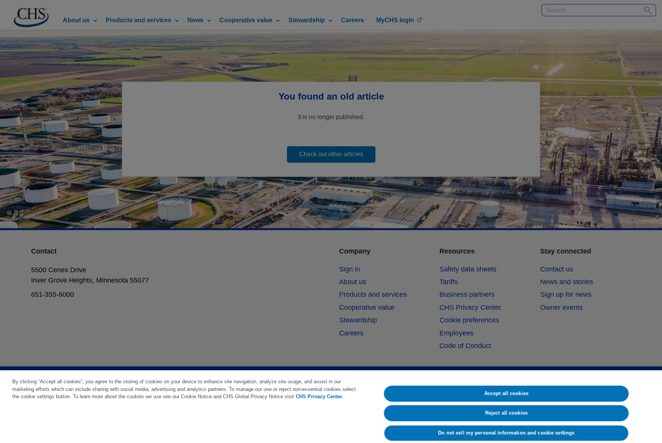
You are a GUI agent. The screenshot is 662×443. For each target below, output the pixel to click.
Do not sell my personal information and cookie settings (506, 433)
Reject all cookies (506, 413)
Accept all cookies (506, 393)
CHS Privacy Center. (319, 396)
